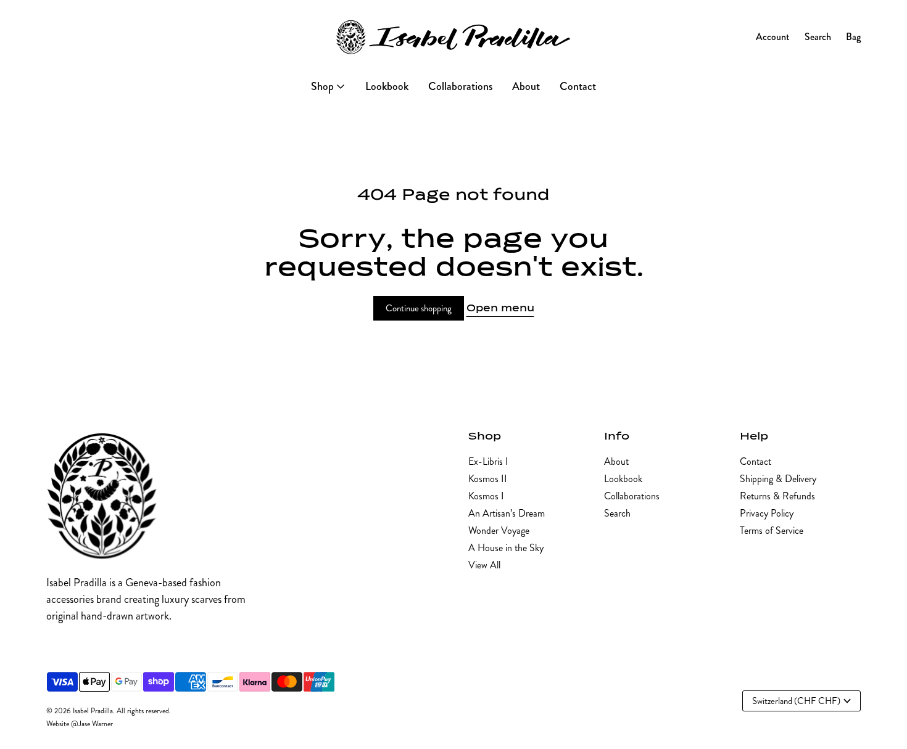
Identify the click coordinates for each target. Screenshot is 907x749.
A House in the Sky (506, 548)
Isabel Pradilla (93, 711)
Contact (755, 461)
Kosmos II (487, 479)
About (616, 461)
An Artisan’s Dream (506, 513)
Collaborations (632, 496)
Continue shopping (419, 308)
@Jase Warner (92, 724)
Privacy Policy (766, 513)
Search (617, 513)
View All (484, 565)
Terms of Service (771, 530)
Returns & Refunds (777, 496)
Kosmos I (486, 496)
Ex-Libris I (488, 461)
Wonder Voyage (498, 530)
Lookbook (623, 479)
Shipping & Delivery (778, 479)
